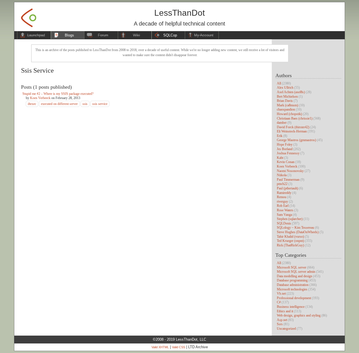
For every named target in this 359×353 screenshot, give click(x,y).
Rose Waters (285, 210)
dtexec (32, 104)
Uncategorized (286, 329)
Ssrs (280, 324)
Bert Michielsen (287, 96)
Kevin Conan (285, 162)
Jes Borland (285, 149)
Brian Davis (285, 101)
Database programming (292, 280)
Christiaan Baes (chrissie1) (294, 118)
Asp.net (282, 320)
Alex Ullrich (285, 88)
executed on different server (59, 104)
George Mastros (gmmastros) (296, 140)
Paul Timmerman (288, 180)
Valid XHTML (160, 347)
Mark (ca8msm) (287, 105)
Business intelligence (291, 307)
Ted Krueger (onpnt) (290, 241)
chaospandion (286, 109)
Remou (281, 197)
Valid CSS (178, 347)
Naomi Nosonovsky (290, 171)
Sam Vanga (284, 215)
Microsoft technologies (292, 289)
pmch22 (282, 184)
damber (282, 123)
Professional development (294, 298)
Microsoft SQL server (291, 267)
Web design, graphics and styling (299, 315)
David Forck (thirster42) (293, 127)
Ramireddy (284, 193)
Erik (279, 136)
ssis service (99, 104)
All (279, 83)
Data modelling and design (294, 276)
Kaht (280, 158)
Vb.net (281, 293)
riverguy (282, 201)
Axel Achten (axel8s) (291, 92)
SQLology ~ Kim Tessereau (295, 228)
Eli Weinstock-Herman (292, 131)
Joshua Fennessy (288, 153)
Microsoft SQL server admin (296, 272)
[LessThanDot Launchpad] (28, 16)
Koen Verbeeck (287, 166)
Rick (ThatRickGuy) (290, 245)
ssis (85, 104)
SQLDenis (284, 223)
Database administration (293, 285)
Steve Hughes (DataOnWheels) (298, 232)
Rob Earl (283, 206)
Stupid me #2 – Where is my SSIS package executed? (57, 94)
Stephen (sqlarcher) (290, 219)
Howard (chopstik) (289, 114)
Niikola (282, 175)
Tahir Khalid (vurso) (290, 237)
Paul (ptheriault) (287, 188)
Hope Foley (285, 144)
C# (279, 302)
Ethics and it (285, 311)
